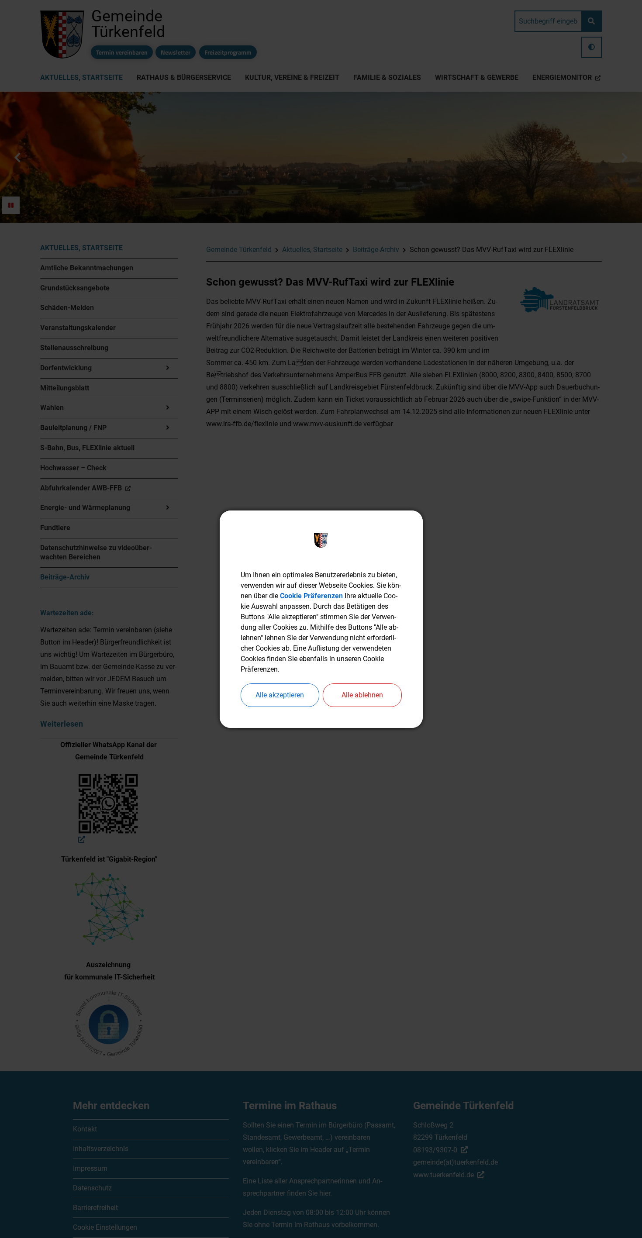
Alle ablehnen (362, 695)
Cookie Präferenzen (311, 596)
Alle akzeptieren (279, 695)
